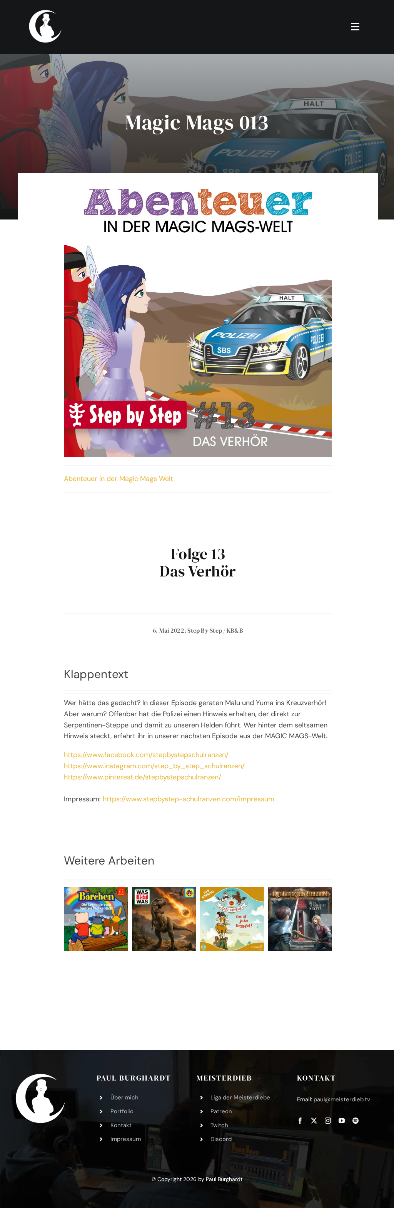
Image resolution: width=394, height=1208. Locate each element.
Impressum (125, 1139)
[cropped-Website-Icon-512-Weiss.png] (40, 1077)
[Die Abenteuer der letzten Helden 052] (300, 919)
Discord (221, 1139)
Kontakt (121, 1125)
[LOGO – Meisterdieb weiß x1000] (46, 11)
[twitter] (314, 1121)
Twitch (219, 1125)
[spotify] (355, 1121)
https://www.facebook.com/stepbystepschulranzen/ (146, 754)
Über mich (124, 1097)
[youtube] (342, 1121)
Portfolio (122, 1111)
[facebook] (300, 1121)
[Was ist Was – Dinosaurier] (164, 919)
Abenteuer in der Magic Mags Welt (118, 478)
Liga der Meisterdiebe (240, 1097)
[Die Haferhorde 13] (232, 919)
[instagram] (328, 1121)
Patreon (221, 1111)
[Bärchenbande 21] (96, 919)
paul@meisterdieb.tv (342, 1099)
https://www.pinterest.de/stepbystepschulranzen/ (142, 777)
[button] (69, 920)
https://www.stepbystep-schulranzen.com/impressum (188, 799)
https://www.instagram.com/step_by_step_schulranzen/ (154, 766)
